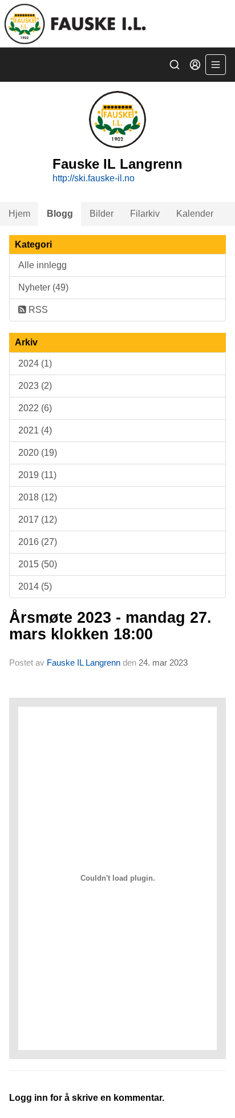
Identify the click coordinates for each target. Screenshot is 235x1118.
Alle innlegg (42, 265)
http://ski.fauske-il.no (93, 178)
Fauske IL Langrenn (83, 662)
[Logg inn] (195, 64)
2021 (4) (35, 430)
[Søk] (174, 64)
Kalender (194, 213)
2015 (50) (37, 564)
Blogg (60, 213)
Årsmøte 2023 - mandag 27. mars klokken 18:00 (110, 626)
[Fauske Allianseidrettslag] (117, 23)
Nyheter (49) (43, 287)
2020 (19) (37, 452)
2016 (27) (37, 542)
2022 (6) (35, 408)
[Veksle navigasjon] (215, 64)
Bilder (102, 213)
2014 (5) (35, 586)
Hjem (19, 213)
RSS (37, 310)
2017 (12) (37, 519)
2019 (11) (37, 475)
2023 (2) (35, 386)
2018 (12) (37, 497)
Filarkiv (145, 213)
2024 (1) (35, 363)
